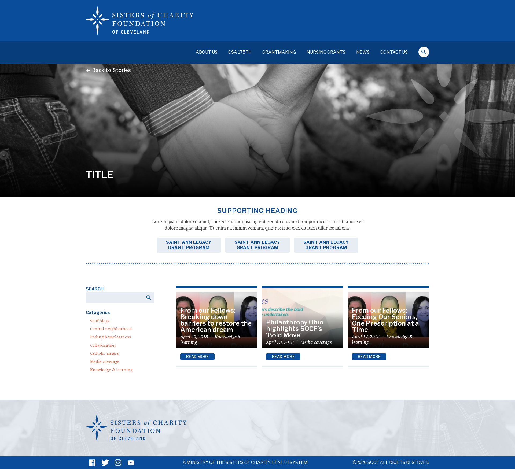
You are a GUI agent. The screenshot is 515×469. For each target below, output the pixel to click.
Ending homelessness (110, 336)
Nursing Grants (326, 52)
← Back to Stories (108, 70)
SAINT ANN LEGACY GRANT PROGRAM (189, 245)
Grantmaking (279, 52)
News (363, 52)
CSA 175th (240, 52)
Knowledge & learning (111, 369)
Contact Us (394, 52)
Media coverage (104, 361)
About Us (207, 52)
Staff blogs (99, 320)
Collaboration (103, 345)
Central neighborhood (111, 328)
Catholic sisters (104, 353)
